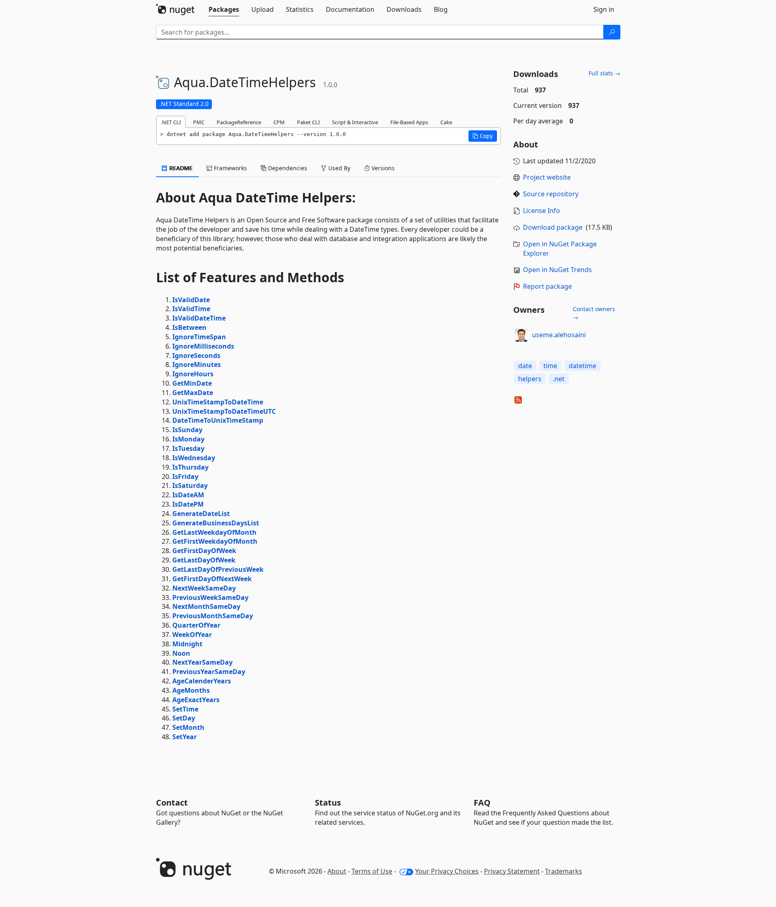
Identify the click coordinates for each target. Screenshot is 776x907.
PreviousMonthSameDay (212, 615)
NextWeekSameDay (204, 588)
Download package (553, 227)
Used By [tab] (338, 168)
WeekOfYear (192, 634)
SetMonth (188, 727)
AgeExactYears (196, 699)
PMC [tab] (198, 122)
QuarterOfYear (196, 625)
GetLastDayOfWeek (203, 560)
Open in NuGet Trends (557, 269)
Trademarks (563, 871)
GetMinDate (192, 383)
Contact (172, 802)
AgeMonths (191, 690)
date (525, 365)
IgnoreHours (192, 373)
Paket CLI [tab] (308, 122)
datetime (582, 365)
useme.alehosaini (559, 334)
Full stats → (604, 73)
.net (559, 378)
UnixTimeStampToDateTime (217, 401)
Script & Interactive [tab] (355, 122)
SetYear (184, 736)
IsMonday (188, 439)
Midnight (187, 643)
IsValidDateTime (199, 318)
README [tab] (180, 168)
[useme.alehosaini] (521, 335)
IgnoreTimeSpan (199, 336)
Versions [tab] (382, 168)
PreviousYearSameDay (208, 671)
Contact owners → (594, 313)
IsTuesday (188, 448)
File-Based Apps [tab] (409, 122)
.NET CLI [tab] (171, 122)
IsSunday (187, 429)
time (550, 365)
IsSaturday (190, 485)
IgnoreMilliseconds (203, 346)
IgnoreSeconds (196, 355)
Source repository (550, 193)
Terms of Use (372, 871)
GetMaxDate (192, 392)
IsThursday (190, 467)
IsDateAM (188, 494)
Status (328, 802)
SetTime (185, 709)
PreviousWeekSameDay (210, 597)
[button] (482, 136)
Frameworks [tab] (229, 168)
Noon (181, 653)
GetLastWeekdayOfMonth (214, 532)
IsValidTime (191, 308)
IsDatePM (188, 504)
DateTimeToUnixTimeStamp (217, 420)
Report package (547, 286)
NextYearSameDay (202, 662)
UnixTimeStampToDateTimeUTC (224, 411)
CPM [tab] (279, 122)
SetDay (183, 718)
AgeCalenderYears (201, 680)
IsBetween (189, 327)
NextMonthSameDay (206, 606)
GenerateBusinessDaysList (215, 522)
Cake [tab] (446, 122)
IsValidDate (191, 299)
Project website (547, 177)
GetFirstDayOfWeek (204, 550)
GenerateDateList (201, 513)
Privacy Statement (512, 871)
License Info (541, 210)
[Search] (611, 32)
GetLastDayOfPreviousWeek (218, 569)
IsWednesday (193, 457)
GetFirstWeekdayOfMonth (214, 541)
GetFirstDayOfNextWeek (212, 578)
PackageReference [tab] (239, 122)
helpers (529, 378)
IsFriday (185, 476)
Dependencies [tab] (286, 168)
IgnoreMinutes (196, 364)
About (337, 871)
